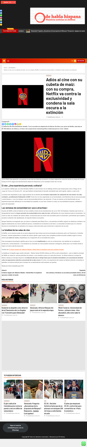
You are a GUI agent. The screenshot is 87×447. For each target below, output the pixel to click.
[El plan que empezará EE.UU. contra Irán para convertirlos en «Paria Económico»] (73, 389)
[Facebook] (3, 124)
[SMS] (18, 124)
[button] (8, 61)
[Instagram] (15, 124)
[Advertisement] (43, 46)
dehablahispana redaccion (54, 117)
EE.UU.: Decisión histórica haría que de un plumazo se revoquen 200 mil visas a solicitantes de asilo (53, 408)
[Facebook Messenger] (13, 124)
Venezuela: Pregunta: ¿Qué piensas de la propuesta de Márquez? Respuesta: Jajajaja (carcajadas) (47, 31)
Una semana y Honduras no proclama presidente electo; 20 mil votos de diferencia (65, 273)
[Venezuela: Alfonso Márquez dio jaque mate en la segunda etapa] (43, 293)
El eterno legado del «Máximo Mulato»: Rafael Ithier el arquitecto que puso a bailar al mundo (36, 249)
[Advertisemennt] (57, 16)
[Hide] (0, 27)
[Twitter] (5, 124)
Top (65, 400)
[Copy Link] (20, 124)
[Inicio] (4, 61)
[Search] (72, 60)
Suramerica (7, 400)
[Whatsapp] (8, 124)
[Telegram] (10, 124)
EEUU (45, 400)
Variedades (48, 75)
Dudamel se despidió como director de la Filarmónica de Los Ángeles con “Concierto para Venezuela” (15, 310)
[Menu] (8, 61)
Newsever (53, 437)
